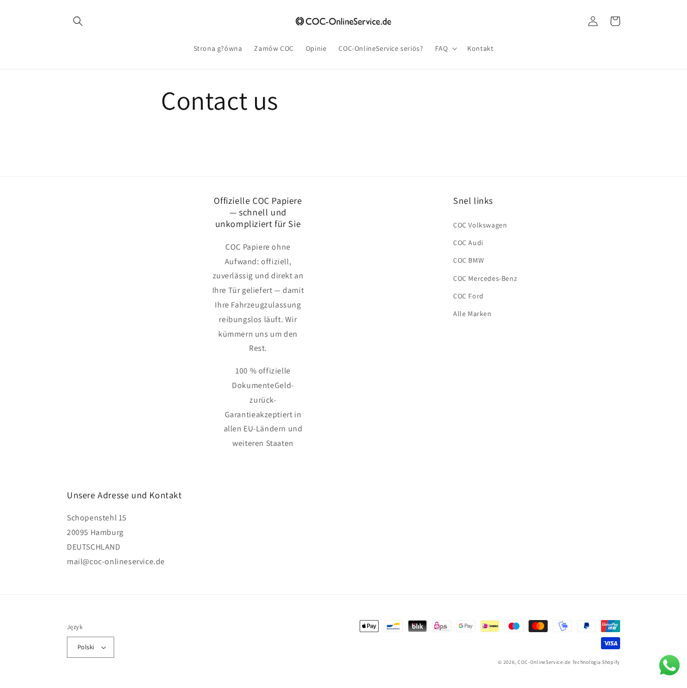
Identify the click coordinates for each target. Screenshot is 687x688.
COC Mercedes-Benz (485, 278)
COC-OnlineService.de (544, 662)
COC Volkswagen (480, 225)
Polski (85, 647)
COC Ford (468, 295)
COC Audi (468, 242)
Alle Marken (472, 313)
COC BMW (468, 260)
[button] (78, 21)
